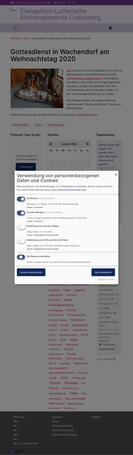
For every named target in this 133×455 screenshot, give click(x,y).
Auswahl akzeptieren (31, 272)
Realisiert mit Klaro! (106, 279)
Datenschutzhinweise (69, 189)
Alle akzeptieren (103, 272)
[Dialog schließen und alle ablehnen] (116, 173)
